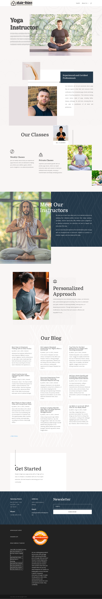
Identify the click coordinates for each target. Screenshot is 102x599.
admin (14, 351)
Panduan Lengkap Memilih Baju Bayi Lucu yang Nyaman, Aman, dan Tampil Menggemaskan (50, 410)
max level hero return (15, 557)
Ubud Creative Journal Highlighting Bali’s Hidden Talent (20, 375)
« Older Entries (14, 436)
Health (78, 3)
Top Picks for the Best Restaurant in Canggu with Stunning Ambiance (78, 348)
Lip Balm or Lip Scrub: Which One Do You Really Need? (79, 406)
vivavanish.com (14, 536)
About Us (84, 3)
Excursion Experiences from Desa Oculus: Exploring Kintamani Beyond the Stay (50, 379)
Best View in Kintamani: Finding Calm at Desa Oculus (21, 347)
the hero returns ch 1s (16, 569)
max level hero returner (16, 563)
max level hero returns (16, 567)
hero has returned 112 (16, 551)
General (26, 351)
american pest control (16, 530)
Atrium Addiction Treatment (17, 543)
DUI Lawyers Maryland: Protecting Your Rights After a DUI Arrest (50, 348)
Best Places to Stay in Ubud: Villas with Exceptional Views (21, 403)
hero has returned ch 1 (16, 565)
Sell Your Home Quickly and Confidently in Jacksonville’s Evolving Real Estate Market (78, 377)
